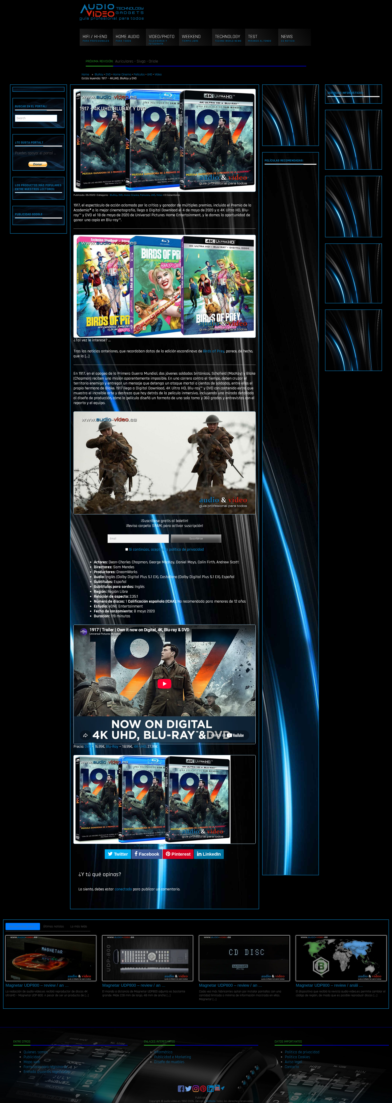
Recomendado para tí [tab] (23, 926)
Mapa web (31, 1062)
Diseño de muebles (169, 1062)
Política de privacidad (302, 1052)
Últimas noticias (53, 926)
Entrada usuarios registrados (46, 1071)
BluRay (99, 74)
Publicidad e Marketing (172, 1057)
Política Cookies (297, 1057)
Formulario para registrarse (45, 1066)
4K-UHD (140, 746)
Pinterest (180, 854)
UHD (149, 74)
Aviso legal (293, 1062)
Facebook (148, 854)
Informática (163, 1052)
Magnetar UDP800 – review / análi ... (329, 985)
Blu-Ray (112, 746)
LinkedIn (211, 854)
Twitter (120, 854)
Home (86, 74)
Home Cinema (122, 74)
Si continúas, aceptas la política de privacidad (166, 549)
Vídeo (158, 74)
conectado (123, 889)
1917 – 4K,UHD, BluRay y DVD (113, 108)
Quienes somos (35, 1052)
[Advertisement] (291, 115)
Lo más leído (78, 926)
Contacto (292, 1066)
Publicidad (31, 1057)
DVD (108, 74)
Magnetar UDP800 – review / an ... (37, 985)
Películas (139, 74)
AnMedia (211, 1101)
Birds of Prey (213, 351)
